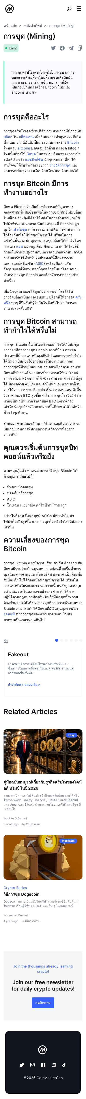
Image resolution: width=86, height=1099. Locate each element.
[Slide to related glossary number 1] (61, 640)
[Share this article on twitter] (53, 48)
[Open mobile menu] (78, 9)
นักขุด (31, 154)
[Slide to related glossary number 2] (66, 640)
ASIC (40, 263)
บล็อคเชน (26, 137)
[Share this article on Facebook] (62, 48)
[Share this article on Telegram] (71, 48)
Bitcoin (73, 142)
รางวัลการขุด (60, 165)
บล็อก (8, 137)
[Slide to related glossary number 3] (71, 640)
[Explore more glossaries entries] (6, 641)
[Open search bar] (69, 8)
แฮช (19, 246)
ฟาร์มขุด (20, 229)
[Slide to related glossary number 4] (76, 640)
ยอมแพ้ (9, 614)
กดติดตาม (43, 1003)
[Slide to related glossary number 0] (56, 640)
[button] (78, 8)
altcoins (24, 148)
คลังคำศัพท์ (33, 25)
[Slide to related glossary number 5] (80, 640)
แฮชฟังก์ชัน (34, 159)
